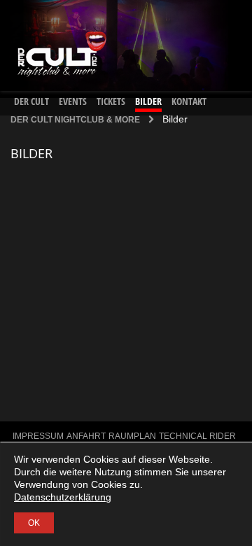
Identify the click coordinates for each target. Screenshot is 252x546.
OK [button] (34, 523)
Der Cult (31, 101)
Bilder (148, 101)
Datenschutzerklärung (62, 497)
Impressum (38, 436)
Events (73, 101)
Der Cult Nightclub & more (75, 120)
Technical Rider (197, 436)
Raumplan (132, 436)
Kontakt (189, 101)
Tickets (111, 101)
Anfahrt (86, 436)
